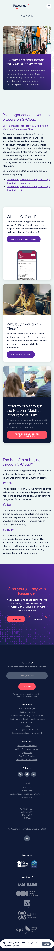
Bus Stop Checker (27, 756)
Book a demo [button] (37, 619)
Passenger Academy (27, 745)
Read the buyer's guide (21, 354)
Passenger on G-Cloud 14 (27, 729)
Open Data (27, 752)
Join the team (27, 722)
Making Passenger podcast (27, 749)
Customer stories (27, 712)
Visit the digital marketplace (23, 239)
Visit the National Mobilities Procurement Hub (27, 435)
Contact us (16, 619)
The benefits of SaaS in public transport (27, 719)
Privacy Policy (27, 790)
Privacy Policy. (31, 696)
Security (27, 787)
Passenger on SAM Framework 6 (27, 733)
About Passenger (27, 708)
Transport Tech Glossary (27, 759)
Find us (27, 726)
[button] (48, 6)
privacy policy (12, 945)
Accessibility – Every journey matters (27, 715)
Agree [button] (46, 944)
